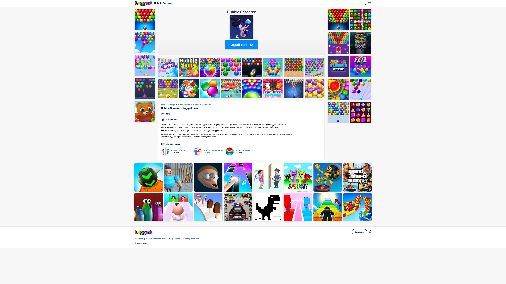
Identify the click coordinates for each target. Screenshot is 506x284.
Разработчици (175, 239)
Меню (369, 3)
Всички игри (141, 239)
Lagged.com (143, 232)
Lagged (143, 3)
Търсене (364, 3)
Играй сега (239, 45)
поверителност (192, 239)
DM (370, 231)
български (359, 232)
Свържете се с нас (157, 239)
